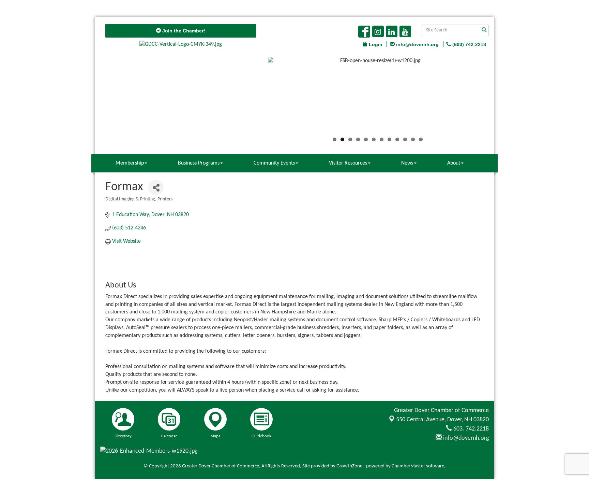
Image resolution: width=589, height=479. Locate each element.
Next (497, 98)
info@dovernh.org (465, 438)
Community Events (274, 163)
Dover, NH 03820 (442, 420)
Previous (258, 98)
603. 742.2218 (470, 429)
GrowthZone (349, 466)
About (453, 163)
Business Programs (199, 163)
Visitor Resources (348, 163)
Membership (130, 163)
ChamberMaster (408, 466)
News (407, 163)
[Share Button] (156, 187)
